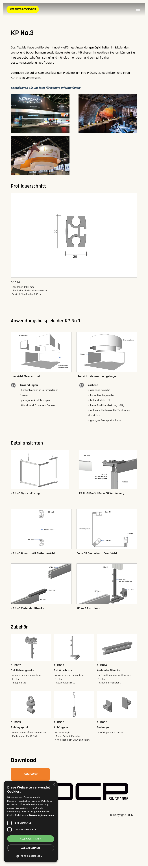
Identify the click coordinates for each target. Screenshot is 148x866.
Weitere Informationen (41, 815)
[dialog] (31, 821)
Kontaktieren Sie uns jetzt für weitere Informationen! (45, 88)
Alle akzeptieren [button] (30, 838)
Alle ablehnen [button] (30, 847)
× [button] (53, 784)
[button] (30, 856)
